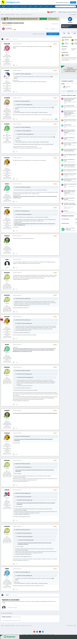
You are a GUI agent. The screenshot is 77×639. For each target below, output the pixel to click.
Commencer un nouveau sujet (38, 33)
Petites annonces (15, 6)
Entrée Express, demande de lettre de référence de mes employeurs (69, 131)
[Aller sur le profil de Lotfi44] (62, 150)
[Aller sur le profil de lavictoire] (7, 128)
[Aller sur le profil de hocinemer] (62, 155)
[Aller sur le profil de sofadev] (62, 99)
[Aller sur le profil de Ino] (62, 179)
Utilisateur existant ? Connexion (62, 2)
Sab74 (65, 171)
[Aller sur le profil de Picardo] (62, 138)
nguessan (66, 126)
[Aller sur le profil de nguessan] (62, 125)
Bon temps (66, 210)
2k (7, 283)
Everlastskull (66, 115)
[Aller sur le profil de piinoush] (62, 106)
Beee (65, 167)
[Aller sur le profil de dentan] (7, 188)
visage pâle (9, 28)
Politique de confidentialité (37, 634)
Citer (17, 65)
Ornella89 (7, 97)
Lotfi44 (65, 151)
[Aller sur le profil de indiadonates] (63, 229)
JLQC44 (65, 161)
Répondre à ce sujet (53, 33)
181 (7, 54)
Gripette (43, 119)
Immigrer (40, 6)
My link (14, 47)
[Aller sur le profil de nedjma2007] (62, 174)
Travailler (30, 6)
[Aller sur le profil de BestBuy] (62, 204)
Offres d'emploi (23, 6)
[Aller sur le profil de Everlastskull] (62, 111)
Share (47, 28)
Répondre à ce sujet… (13, 607)
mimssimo (7, 272)
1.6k (7, 81)
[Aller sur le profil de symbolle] (62, 143)
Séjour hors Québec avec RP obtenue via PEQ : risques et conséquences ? (69, 191)
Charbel (65, 212)
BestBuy (65, 206)
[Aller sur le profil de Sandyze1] (62, 131)
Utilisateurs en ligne (24, 9)
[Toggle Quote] (14, 73)
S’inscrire (73, 2)
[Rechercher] (74, 6)
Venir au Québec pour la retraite (70, 169)
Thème (29, 634)
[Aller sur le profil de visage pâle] (3, 28)
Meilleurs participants (34, 9)
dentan (7, 183)
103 (7, 579)
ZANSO (7, 568)
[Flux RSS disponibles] (75, 625)
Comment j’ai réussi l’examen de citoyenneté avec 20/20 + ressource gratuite (70, 99)
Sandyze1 (65, 133)
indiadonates (68, 229)
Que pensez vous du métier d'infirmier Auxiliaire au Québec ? (70, 204)
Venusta (7, 489)
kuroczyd (7, 157)
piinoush (65, 106)
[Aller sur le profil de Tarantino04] (62, 191)
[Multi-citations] (14, 65)
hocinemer (66, 155)
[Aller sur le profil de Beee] (62, 165)
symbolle (65, 145)
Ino (64, 181)
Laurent (65, 200)
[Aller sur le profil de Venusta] (7, 494)
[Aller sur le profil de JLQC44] (62, 160)
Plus (51, 6)
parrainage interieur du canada (70, 173)
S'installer (46, 6)
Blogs (2, 9)
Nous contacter (47, 634)
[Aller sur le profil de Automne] (7, 240)
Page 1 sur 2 (15, 39)
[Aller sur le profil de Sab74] (62, 170)
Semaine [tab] (62, 83)
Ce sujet (70, 6)
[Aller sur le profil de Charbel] (62, 211)
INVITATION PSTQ (67, 124)
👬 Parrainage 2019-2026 (69, 105)
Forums (3, 6)
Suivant (7, 39)
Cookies (52, 634)
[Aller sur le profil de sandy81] (7, 74)
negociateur (68, 86)
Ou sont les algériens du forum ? (70, 154)
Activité (8, 6)
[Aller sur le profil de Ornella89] (7, 102)
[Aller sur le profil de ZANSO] (7, 573)
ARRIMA (35, 6)
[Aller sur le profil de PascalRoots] (62, 120)
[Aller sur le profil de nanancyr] (62, 185)
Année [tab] (72, 83)
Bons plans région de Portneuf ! (70, 119)
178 (7, 134)
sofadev (65, 101)
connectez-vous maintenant (40, 601)
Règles (12, 9)
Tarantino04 (66, 194)
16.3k (7, 246)
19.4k (7, 168)
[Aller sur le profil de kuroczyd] (7, 162)
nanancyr (65, 186)
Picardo (65, 140)
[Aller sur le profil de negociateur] (64, 87)
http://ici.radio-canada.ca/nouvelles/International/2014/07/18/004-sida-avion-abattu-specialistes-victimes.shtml (35, 413)
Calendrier (7, 9)
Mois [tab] (68, 83)
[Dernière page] (10, 39)
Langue (24, 634)
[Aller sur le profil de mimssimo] (7, 277)
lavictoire (6, 124)
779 (7, 500)
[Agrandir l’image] (50, 46)
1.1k (7, 108)
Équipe (17, 9)
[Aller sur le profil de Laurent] (62, 199)
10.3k (7, 194)
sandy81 (7, 70)
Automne (6, 235)
